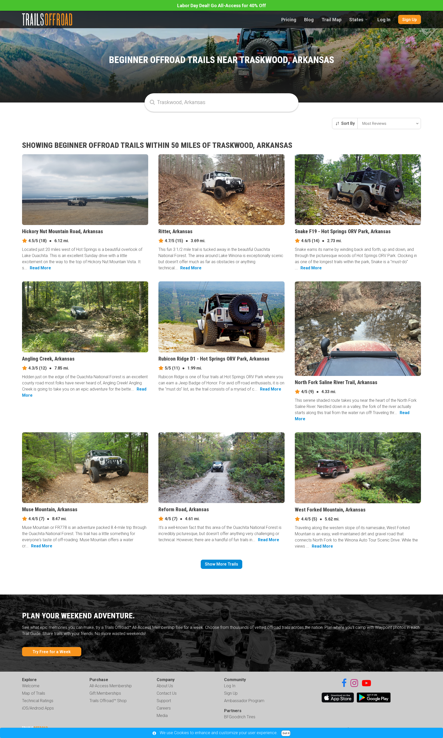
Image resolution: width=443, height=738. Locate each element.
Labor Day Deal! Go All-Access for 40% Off (221, 5)
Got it (286, 733)
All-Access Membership (110, 685)
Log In (383, 19)
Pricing (288, 19)
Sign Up (409, 19)
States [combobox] (356, 19)
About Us (165, 685)
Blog (309, 19)
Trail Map (331, 19)
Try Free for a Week (52, 651)
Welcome (30, 685)
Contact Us (167, 693)
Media (162, 715)
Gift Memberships (105, 693)
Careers (164, 708)
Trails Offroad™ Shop (108, 700)
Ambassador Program (244, 700)
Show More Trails (221, 564)
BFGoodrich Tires (239, 716)
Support (164, 700)
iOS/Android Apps (38, 708)
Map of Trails (33, 693)
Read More (40, 267)
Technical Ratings (37, 700)
